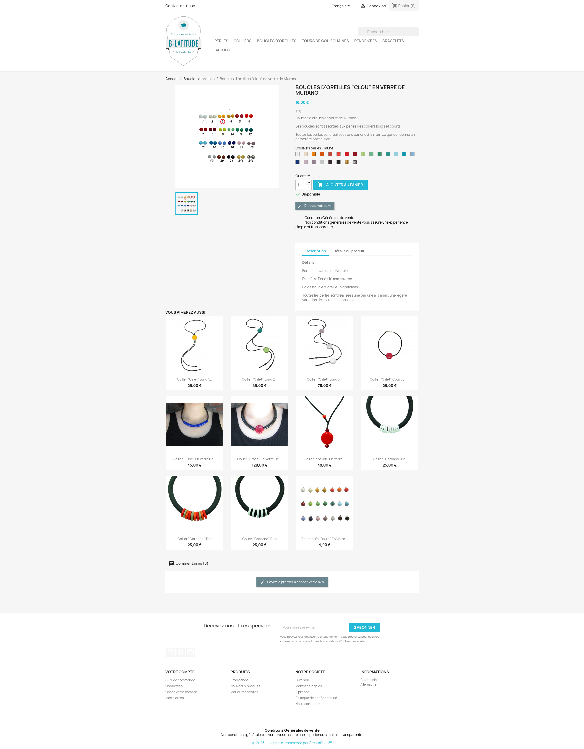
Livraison (302, 680)
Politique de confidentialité (316, 698)
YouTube (170, 652)
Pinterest (180, 652)
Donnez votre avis (318, 206)
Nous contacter (307, 704)
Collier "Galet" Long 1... (194, 379)
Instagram (190, 652)
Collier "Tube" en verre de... (194, 459)
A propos (302, 692)
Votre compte (180, 671)
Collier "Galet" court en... (389, 379)
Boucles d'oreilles (277, 40)
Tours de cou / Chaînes (325, 40)
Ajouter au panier (340, 184)
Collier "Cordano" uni (389, 459)
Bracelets (393, 40)
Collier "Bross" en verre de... (259, 459)
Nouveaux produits (245, 686)
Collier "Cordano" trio (194, 539)
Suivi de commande (180, 680)
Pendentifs (365, 40)
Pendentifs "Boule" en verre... (324, 539)
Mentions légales (308, 686)
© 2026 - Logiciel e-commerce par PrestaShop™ (292, 743)
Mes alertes (174, 698)
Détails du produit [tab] (349, 251)
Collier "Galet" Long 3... (324, 379)
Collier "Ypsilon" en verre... (324, 459)
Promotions (239, 680)
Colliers (243, 40)
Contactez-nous (180, 5)
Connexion (174, 686)
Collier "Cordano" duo (259, 539)
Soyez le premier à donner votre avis (295, 582)
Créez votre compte (181, 692)
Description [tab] (316, 251)
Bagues (222, 49)
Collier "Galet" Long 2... (259, 379)
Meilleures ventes (244, 692)
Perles (221, 40)
